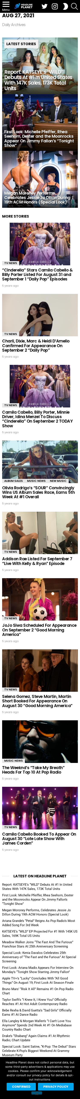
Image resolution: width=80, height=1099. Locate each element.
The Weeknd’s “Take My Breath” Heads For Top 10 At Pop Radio (33, 770)
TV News (10, 263)
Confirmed (21, 1087)
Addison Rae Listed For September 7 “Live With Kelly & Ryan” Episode (37, 561)
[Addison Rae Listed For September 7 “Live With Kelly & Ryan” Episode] (40, 533)
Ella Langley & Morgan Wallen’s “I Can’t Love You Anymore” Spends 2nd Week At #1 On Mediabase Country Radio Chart (37, 1025)
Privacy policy (55, 1087)
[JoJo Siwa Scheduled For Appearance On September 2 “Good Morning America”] (40, 599)
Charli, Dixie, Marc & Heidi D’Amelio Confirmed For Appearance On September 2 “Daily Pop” (36, 345)
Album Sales (13, 481)
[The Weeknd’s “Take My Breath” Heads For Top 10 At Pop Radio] (40, 741)
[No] (36, 1093)
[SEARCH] (74, 6)
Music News (36, 481)
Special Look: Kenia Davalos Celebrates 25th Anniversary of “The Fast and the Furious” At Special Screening (39, 957)
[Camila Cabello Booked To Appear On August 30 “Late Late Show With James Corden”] (40, 808)
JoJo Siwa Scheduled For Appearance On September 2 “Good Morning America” (39, 629)
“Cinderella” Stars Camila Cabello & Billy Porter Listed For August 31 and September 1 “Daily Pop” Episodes (37, 274)
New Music (58, 481)
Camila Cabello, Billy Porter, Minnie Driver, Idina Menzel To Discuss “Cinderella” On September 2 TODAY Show (37, 419)
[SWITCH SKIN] (65, 6)
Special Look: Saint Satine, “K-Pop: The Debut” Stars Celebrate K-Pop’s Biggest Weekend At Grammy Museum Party (39, 1051)
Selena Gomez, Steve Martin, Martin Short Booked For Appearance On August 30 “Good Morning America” (37, 701)
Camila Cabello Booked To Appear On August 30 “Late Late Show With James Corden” (39, 838)
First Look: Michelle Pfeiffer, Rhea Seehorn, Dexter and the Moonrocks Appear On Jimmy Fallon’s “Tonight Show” (37, 899)
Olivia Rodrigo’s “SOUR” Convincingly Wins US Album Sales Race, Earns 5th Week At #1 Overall (38, 492)
